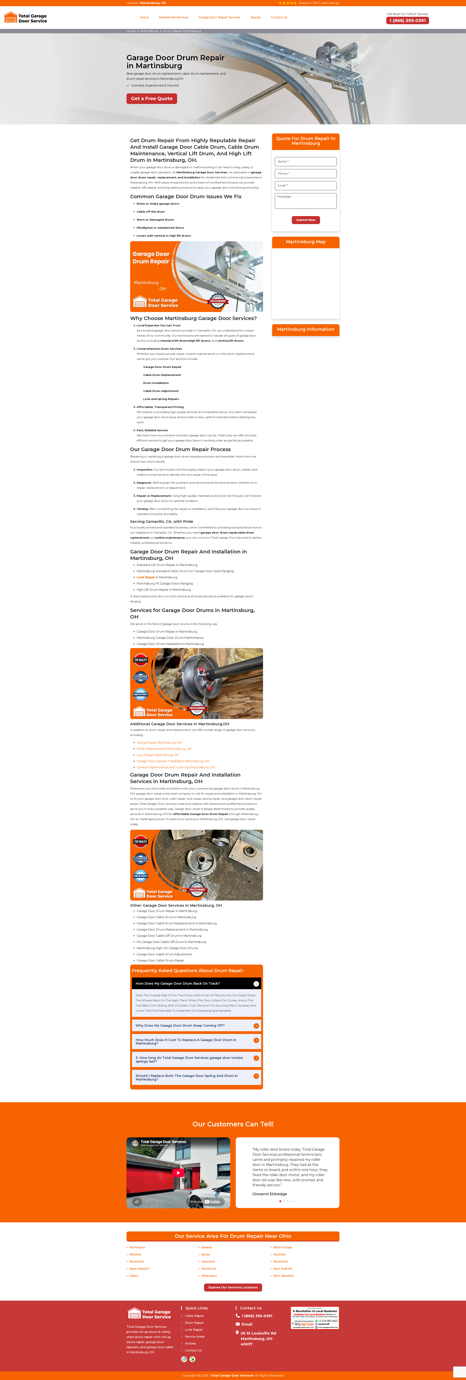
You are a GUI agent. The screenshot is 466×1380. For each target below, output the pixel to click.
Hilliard (133, 1276)
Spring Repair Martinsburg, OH (159, 742)
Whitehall (135, 1254)
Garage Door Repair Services (219, 17)
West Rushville (282, 1268)
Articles (190, 1343)
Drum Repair (194, 1322)
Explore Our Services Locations (233, 1287)
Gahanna (206, 1247)
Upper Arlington (139, 1268)
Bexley (205, 1254)
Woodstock (208, 1268)
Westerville (136, 1261)
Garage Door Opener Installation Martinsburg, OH (173, 761)
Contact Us (279, 17)
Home (144, 17)
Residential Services (173, 17)
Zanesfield (208, 1261)
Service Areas (195, 1336)
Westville (279, 1254)
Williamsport (209, 1276)
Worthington (137, 1247)
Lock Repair (194, 1329)
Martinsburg (149, 31)
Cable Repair (194, 1316)
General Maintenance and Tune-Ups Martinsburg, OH (176, 767)
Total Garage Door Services (232, 1375)
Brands (255, 17)
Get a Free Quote (152, 98)
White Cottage (282, 1247)
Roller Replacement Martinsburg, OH (164, 749)
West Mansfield (283, 1276)
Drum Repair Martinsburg (182, 31)
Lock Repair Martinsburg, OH (158, 755)
